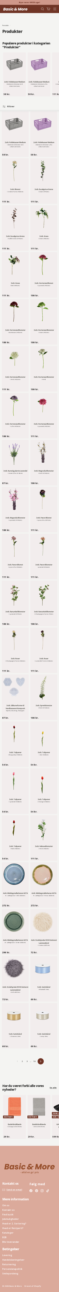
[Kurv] (48, 9)
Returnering (9, 1264)
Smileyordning (10, 1273)
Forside (5, 25)
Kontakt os (8, 1209)
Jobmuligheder (10, 1218)
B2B (4, 1237)
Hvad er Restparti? (12, 1228)
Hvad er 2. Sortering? (14, 1223)
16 (34, 1061)
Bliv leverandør (10, 1241)
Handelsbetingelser (13, 1259)
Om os (5, 1205)
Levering (7, 1255)
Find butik (8, 1214)
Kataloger (8, 1232)
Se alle (53, 1087)
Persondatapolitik (12, 1268)
